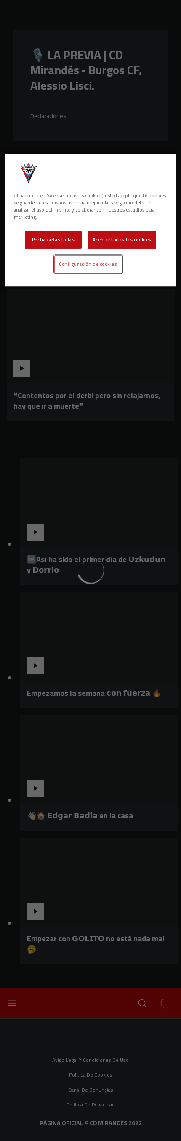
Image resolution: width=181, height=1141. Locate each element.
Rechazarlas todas (53, 240)
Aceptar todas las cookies (122, 240)
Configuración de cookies (88, 264)
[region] (91, 220)
